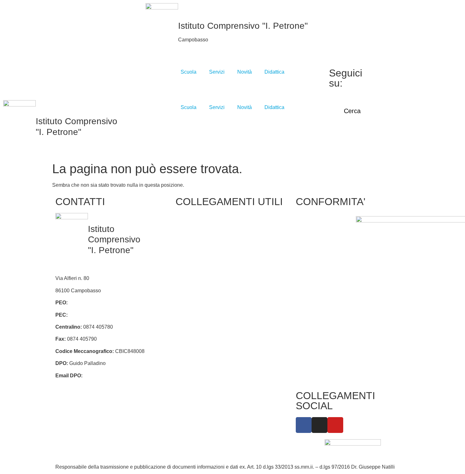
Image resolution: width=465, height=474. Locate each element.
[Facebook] (389, 72)
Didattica (274, 72)
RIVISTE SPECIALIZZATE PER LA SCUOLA (256, 259)
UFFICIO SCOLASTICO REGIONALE (195, 271)
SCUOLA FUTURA (257, 310)
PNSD (243, 279)
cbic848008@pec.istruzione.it (102, 315)
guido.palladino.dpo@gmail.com (120, 375)
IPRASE (245, 239)
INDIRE (187, 315)
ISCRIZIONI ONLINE (202, 251)
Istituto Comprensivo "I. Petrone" (243, 26)
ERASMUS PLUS (199, 327)
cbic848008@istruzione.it (97, 302)
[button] (337, 14)
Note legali (311, 264)
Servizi (217, 72)
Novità (244, 72)
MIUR (185, 239)
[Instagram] (389, 79)
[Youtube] (389, 87)
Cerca (350, 110)
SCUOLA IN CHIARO (203, 291)
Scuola (188, 72)
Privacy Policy (315, 219)
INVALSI (188, 303)
